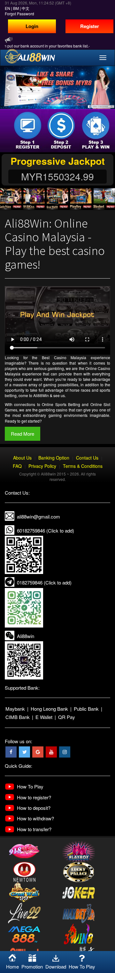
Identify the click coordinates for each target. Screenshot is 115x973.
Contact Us (87, 457)
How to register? (34, 797)
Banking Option (53, 457)
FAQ (17, 466)
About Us (22, 457)
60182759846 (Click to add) (45, 530)
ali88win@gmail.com (38, 516)
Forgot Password (19, 13)
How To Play (30, 786)
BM (16, 8)
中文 (25, 8)
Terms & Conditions (83, 466)
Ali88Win (41, 395)
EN (7, 8)
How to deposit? (33, 807)
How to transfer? (34, 829)
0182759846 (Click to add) (44, 582)
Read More (22, 433)
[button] (8, 87)
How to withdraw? (35, 818)
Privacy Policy (42, 466)
